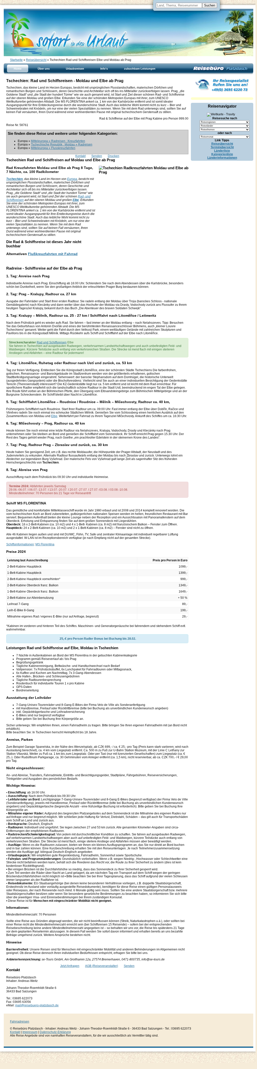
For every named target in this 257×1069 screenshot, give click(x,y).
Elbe (76, 200)
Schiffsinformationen (20, 544)
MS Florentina (44, 544)
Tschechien (14, 179)
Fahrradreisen (19, 1021)
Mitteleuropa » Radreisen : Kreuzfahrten (58, 141)
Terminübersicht (222, 147)
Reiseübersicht (36, 60)
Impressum (29, 1032)
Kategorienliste (222, 154)
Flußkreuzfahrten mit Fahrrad (53, 254)
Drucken (113, 156)
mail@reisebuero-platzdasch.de (37, 1005)
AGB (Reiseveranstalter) (101, 966)
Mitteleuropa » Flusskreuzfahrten (53, 148)
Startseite (16, 60)
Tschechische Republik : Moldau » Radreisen (61, 144)
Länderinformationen (222, 157)
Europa (72, 179)
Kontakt (80, 156)
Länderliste (222, 151)
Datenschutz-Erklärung (55, 1032)
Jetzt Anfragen (69, 966)
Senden (96, 156)
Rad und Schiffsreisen (52, 342)
